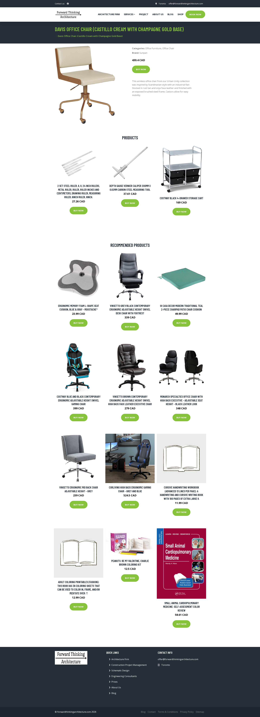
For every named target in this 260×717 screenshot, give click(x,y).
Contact (152, 711)
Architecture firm (109, 14)
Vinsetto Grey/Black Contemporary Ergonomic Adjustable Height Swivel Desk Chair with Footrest (130, 309)
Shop (180, 14)
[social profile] (68, 3)
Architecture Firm (120, 659)
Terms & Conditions (168, 711)
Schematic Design (120, 670)
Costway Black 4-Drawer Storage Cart (181, 198)
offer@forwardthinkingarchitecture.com (186, 3)
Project (143, 14)
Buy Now (141, 69)
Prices (114, 681)
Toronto (162, 3)
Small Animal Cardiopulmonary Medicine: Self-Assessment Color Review (181, 606)
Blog (170, 14)
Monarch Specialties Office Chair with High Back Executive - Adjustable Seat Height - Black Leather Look (181, 400)
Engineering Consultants (124, 676)
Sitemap (200, 711)
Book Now (195, 14)
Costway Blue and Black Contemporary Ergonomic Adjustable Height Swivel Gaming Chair (78, 400)
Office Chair (168, 48)
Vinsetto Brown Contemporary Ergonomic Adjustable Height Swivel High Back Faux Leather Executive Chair (130, 400)
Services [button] (128, 14)
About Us (157, 14)
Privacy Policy (187, 711)
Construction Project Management (129, 664)
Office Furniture (153, 48)
